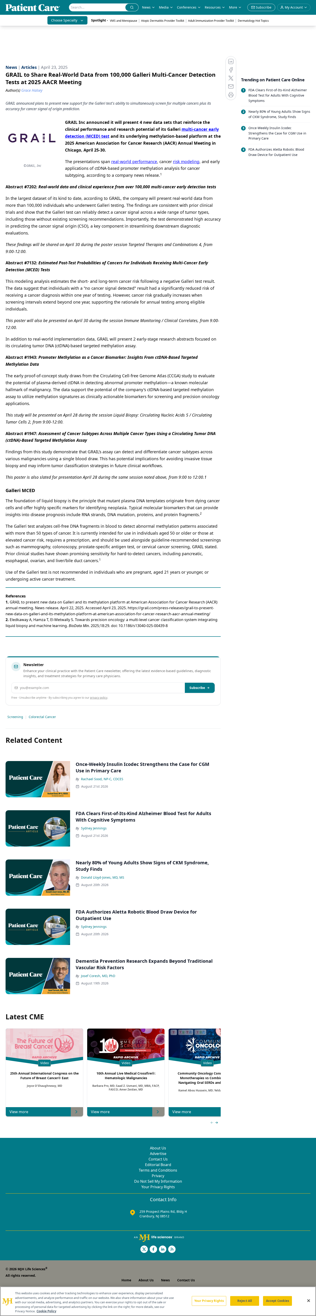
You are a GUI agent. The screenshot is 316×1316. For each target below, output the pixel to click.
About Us (158, 1148)
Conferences (186, 7)
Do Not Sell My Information (158, 1181)
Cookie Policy (46, 1311)
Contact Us (158, 1159)
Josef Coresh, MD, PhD (98, 976)
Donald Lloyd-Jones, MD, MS (102, 877)
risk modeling (186, 161)
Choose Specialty (64, 20)
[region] (158, 1301)
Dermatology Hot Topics (253, 21)
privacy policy (98, 698)
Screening (15, 717)
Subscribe (197, 687)
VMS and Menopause (123, 21)
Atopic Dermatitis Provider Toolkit (162, 21)
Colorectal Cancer (42, 717)
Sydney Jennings (94, 828)
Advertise (158, 1153)
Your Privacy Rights (158, 1186)
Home (126, 1280)
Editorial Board (158, 1164)
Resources (213, 7)
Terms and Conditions (158, 1170)
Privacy (158, 1175)
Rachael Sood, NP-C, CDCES (102, 779)
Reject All (244, 1301)
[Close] (309, 1301)
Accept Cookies (277, 1301)
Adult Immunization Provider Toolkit (211, 21)
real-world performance (134, 161)
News (146, 7)
